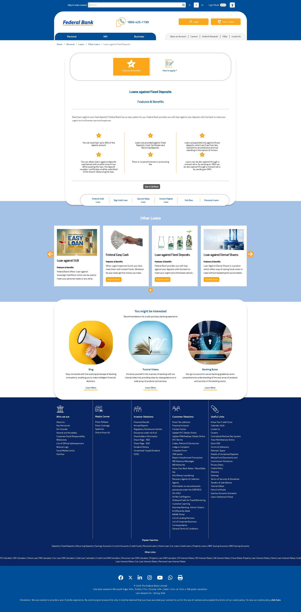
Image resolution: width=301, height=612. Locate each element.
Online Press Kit (102, 432)
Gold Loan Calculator (85, 557)
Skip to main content (77, 5)
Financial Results (141, 422)
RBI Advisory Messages (183, 461)
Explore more (64, 279)
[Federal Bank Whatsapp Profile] (170, 578)
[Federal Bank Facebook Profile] (121, 578)
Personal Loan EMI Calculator (134, 557)
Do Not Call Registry (181, 496)
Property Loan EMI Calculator (163, 557)
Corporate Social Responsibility (70, 436)
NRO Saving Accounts (239, 545)
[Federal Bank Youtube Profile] (160, 578)
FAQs (224, 36)
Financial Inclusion (180, 425)
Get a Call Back (151, 186)
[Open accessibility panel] (232, 5)
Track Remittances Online (223, 439)
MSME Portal (178, 514)
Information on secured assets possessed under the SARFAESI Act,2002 (186, 490)
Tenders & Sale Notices (221, 482)
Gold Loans (186, 545)
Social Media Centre (65, 450)
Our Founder (62, 429)
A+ (202, 4)
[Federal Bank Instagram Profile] (149, 578)
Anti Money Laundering (183, 475)
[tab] (131, 67)
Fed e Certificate (218, 489)
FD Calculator (6, 557)
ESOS (136, 454)
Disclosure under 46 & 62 (145, 432)
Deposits (56, 545)
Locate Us (236, 36)
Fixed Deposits (68, 545)
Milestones (61, 439)
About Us (60, 422)
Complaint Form (179, 450)
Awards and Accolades (66, 432)
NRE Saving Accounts (218, 545)
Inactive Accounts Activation (224, 493)
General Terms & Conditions (185, 528)
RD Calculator (20, 557)
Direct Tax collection (181, 422)
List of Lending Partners (183, 517)
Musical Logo (62, 446)
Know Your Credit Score (221, 422)
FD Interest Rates (186, 557)
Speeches (99, 428)
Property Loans (200, 545)
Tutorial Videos (217, 486)
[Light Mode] (223, 5)
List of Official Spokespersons (70, 443)
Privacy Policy (217, 464)
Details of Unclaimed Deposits (224, 454)
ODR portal (177, 454)
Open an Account (178, 36)
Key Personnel (63, 425)
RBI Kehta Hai (178, 464)
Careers (194, 36)
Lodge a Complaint (180, 446)
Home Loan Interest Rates (283, 557)
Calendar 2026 (217, 425)
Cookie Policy (217, 468)
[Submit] (183, 5)
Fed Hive (60, 454)
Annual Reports (141, 425)
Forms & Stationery (220, 446)
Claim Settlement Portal (222, 496)
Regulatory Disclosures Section (148, 429)
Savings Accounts (103, 545)
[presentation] (50, 254)
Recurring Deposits (85, 545)
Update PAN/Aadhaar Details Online (188, 436)
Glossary (215, 471)
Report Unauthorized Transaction (187, 457)
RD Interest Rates (203, 557)
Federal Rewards (210, 36)
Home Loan (163, 545)
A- (190, 4)
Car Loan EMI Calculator (64, 557)
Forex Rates (236, 557)
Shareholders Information (146, 436)
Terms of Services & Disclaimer (225, 478)
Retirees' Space (218, 450)
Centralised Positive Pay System (226, 436)
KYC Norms (177, 439)
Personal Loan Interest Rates (172, 561)
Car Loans (175, 545)
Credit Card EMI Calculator (108, 557)
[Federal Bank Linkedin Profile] (140, 578)
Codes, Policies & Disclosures (185, 443)
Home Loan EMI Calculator (39, 557)
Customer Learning (181, 503)
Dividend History (141, 446)
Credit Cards (135, 545)
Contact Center (179, 429)
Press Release (101, 421)
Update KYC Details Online (184, 432)
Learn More (91, 387)
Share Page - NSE (142, 439)
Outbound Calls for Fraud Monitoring (189, 500)
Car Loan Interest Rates (146, 561)
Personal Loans (150, 545)
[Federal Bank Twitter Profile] (130, 578)
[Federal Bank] (78, 23)
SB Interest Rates (222, 557)
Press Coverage (102, 425)
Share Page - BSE (142, 443)
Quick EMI (215, 443)
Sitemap (215, 475)
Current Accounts (121, 545)
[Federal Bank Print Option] (180, 578)
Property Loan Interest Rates (256, 557)
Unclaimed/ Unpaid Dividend (147, 450)
